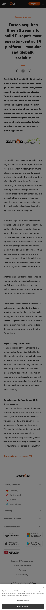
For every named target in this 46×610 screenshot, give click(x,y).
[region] (23, 597)
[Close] (43, 587)
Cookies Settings (23, 600)
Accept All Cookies (23, 606)
